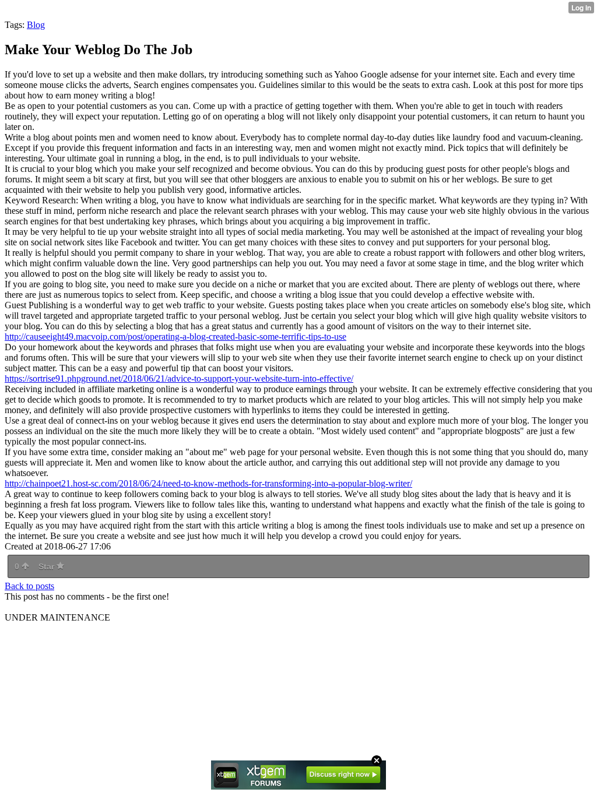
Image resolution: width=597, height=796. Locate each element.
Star (47, 566)
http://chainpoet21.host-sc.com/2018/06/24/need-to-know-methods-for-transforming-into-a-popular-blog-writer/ (208, 483)
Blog (36, 25)
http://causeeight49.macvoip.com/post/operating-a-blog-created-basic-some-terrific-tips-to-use (175, 336)
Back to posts (29, 586)
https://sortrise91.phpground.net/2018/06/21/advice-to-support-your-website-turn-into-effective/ (179, 378)
